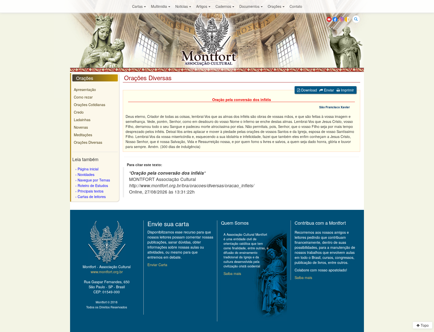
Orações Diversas (88, 142)
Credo (79, 112)
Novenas (81, 127)
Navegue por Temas (94, 179)
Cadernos (223, 6)
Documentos (249, 6)
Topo (424, 325)
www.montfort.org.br (107, 271)
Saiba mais (232, 273)
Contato (296, 6)
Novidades (86, 174)
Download (308, 89)
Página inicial (88, 168)
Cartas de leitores (92, 196)
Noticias (181, 6)
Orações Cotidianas (89, 104)
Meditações (83, 134)
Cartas (137, 6)
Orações (274, 6)
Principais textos (90, 191)
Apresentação (85, 89)
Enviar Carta (157, 264)
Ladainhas (82, 119)
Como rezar (83, 97)
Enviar (328, 89)
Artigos (201, 6)
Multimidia (159, 6)
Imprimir (347, 89)
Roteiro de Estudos (93, 185)
